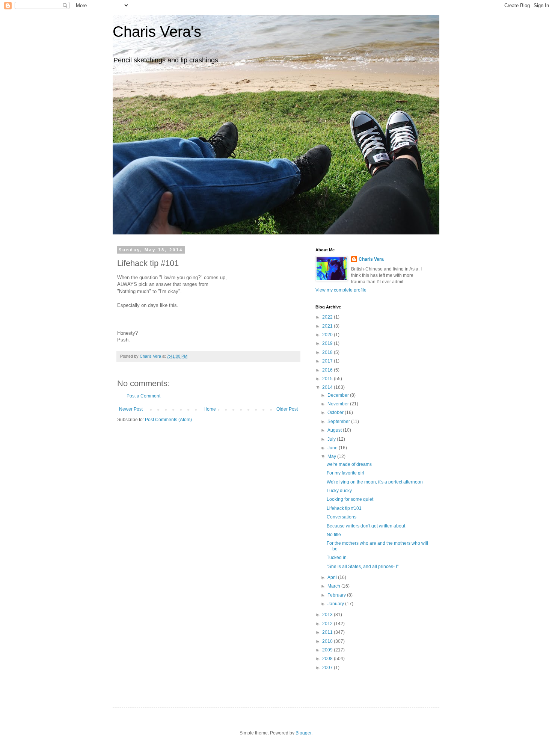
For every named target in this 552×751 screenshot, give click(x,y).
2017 (328, 361)
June (333, 447)
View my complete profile (340, 290)
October (336, 412)
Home (210, 409)
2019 (328, 343)
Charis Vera (371, 259)
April (332, 577)
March (334, 586)
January (336, 603)
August (335, 430)
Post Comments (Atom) (168, 419)
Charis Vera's (157, 31)
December (338, 395)
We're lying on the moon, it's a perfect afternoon (375, 482)
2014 (328, 387)
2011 (328, 632)
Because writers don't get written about (366, 526)
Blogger (303, 733)
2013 (328, 614)
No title (334, 534)
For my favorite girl (345, 473)
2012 (328, 623)
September (339, 421)
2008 (328, 658)
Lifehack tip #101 (344, 508)
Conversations (341, 517)
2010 (328, 641)
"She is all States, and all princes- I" (362, 566)
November (338, 403)
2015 (328, 378)
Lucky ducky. (340, 490)
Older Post (287, 409)
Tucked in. (337, 557)
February (337, 595)
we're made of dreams (349, 464)
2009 (328, 650)
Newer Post (131, 409)
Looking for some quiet (350, 499)
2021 (328, 326)
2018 (328, 352)
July (332, 439)
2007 (328, 667)
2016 (328, 370)
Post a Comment (143, 396)
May (332, 456)
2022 (328, 317)
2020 (328, 334)
